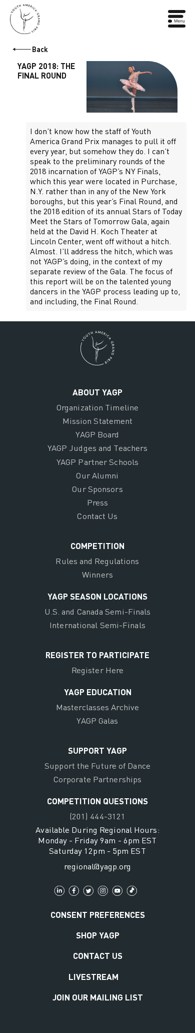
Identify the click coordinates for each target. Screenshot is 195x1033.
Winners (97, 574)
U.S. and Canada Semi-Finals (97, 611)
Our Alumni (97, 475)
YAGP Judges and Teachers (98, 447)
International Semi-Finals (98, 625)
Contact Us (97, 515)
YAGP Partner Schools (97, 461)
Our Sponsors (97, 488)
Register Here (98, 670)
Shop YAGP (98, 935)
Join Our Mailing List (97, 997)
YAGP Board (97, 434)
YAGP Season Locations (98, 596)
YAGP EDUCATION (98, 692)
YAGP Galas (97, 720)
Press (97, 502)
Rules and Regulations (97, 561)
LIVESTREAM (93, 976)
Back (40, 49)
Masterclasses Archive (97, 707)
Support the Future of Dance (97, 765)
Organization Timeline (97, 407)
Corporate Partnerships (98, 779)
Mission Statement (97, 420)
